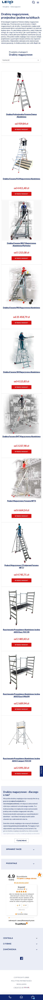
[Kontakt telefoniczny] (10, 997)
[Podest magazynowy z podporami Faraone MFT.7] (21, 553)
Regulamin (21, 984)
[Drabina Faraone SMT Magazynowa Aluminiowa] (21, 424)
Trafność (21, 60)
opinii (26, 878)
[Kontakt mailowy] (21, 997)
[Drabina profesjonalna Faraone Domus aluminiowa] (21, 102)
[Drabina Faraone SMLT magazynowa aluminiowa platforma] (21, 231)
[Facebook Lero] (21, 958)
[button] (15, 883)
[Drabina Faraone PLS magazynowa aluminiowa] (21, 166)
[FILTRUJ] (41, 775)
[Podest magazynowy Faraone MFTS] (21, 489)
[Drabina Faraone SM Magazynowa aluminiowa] (21, 360)
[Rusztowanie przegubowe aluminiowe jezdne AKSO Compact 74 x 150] (21, 746)
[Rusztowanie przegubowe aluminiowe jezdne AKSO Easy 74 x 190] (21, 617)
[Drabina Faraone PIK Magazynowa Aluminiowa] (21, 295)
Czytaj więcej (21, 840)
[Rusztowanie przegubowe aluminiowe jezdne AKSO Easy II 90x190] (21, 682)
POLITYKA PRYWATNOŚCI (21, 981)
